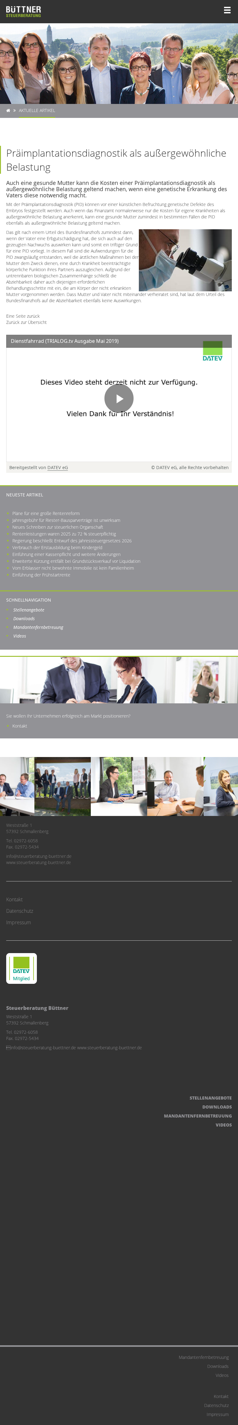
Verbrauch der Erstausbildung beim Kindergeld (57, 547)
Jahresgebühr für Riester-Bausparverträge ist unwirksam (66, 520)
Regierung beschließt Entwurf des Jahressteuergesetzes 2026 (72, 541)
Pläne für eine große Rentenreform (46, 513)
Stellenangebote (28, 610)
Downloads (24, 618)
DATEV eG (57, 467)
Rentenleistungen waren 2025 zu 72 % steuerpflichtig (64, 534)
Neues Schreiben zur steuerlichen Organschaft (57, 527)
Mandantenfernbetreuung (38, 627)
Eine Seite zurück (23, 316)
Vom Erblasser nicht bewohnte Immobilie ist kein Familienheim (73, 568)
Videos (19, 636)
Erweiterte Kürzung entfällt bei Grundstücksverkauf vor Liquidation (76, 561)
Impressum (18, 922)
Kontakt (19, 726)
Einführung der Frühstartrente (41, 575)
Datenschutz (19, 910)
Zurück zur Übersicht (26, 322)
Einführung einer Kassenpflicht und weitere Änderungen (66, 554)
